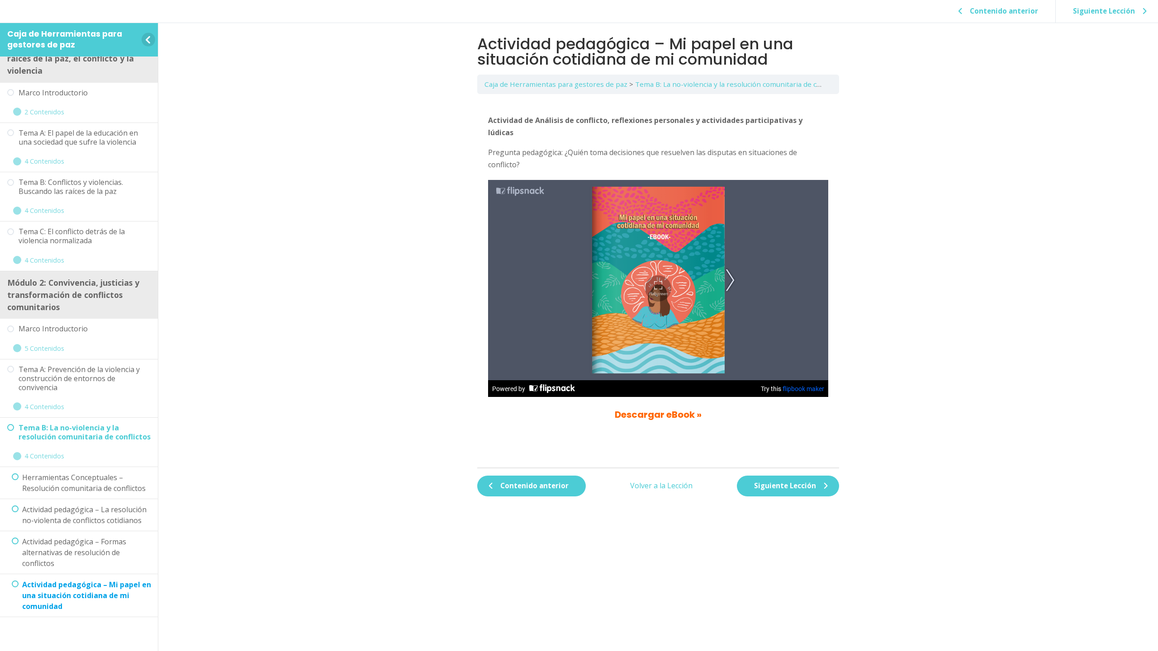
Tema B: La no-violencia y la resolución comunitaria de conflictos (740, 84)
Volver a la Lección (661, 486)
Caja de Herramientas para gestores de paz (64, 39)
